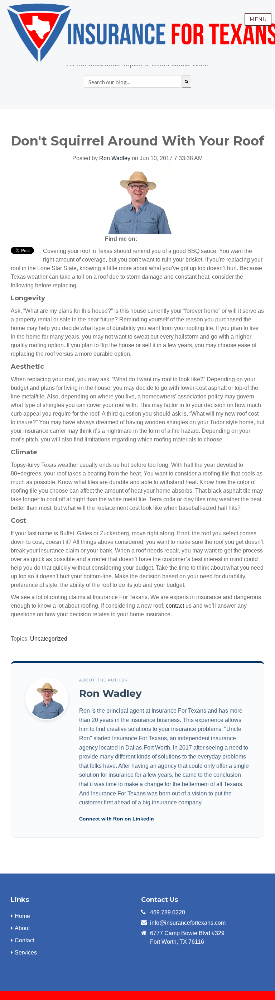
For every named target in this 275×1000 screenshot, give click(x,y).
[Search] (186, 82)
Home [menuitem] (22, 916)
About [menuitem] (22, 928)
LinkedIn (155, 239)
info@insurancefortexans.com (188, 923)
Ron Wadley (114, 158)
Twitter (165, 239)
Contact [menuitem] (24, 940)
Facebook (145, 239)
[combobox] (133, 82)
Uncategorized (48, 639)
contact (175, 606)
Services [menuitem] (26, 952)
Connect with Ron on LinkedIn (116, 819)
